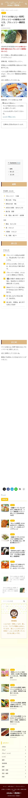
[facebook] (8, 489)
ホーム (4, 786)
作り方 (11, 172)
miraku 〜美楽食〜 (14, 5)
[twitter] (4, 489)
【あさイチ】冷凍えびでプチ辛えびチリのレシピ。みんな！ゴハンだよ (17, 566)
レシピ (4, 495)
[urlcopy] (23, 489)
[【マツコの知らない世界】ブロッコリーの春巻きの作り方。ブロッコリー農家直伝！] (12, 489)
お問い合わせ (11, 786)
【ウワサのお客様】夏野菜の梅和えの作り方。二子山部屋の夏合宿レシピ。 (18, 704)
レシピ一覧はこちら (9, 117)
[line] (16, 489)
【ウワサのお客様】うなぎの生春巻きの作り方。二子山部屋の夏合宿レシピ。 (18, 733)
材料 (11, 169)
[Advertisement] (14, 144)
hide (18, 163)
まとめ (11, 174)
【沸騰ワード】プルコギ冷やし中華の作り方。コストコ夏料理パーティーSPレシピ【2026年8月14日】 (17, 511)
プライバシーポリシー (20, 786)
